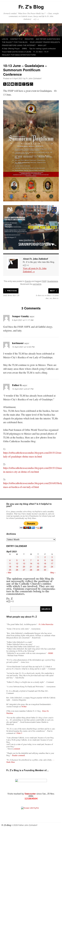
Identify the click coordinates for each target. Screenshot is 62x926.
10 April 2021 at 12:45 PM (23, 346)
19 (17, 566)
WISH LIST (42, 45)
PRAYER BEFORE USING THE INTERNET (19, 45)
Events (28, 281)
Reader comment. (18, 755)
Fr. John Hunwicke (46, 624)
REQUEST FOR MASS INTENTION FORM (19, 54)
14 (31, 563)
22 (38, 566)
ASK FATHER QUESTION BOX (48, 39)
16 (45, 563)
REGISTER (29, 39)
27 (24, 569)
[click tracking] (31, 798)
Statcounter (30, 794)
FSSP (44, 281)
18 (10, 566)
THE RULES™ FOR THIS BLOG (15, 42)
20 (24, 566)
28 (31, 569)
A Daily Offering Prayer (11, 48)
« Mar (8, 572)
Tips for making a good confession (42, 48)
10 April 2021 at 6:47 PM (22, 388)
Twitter (24, 706)
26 (17, 569)
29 (38, 569)
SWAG (24, 48)
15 (38, 563)
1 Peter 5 (18, 733)
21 (31, 566)
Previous (11, 291)
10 (52, 560)
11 (10, 563)
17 (52, 563)
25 (10, 569)
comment (16, 748)
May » (53, 572)
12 (17, 563)
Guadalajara (52, 281)
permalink (37, 284)
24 (52, 566)
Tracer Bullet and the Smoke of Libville (16, 51)
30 (45, 569)
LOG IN (5, 39)
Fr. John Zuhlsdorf (33, 78)
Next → (53, 291)
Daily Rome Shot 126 (11, 295)
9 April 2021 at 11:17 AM (22, 320)
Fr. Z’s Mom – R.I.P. (41, 51)
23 (45, 566)
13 (24, 563)
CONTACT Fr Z (16, 39)
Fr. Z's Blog (31, 6)
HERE (50, 653)
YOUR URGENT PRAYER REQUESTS (45, 42)
